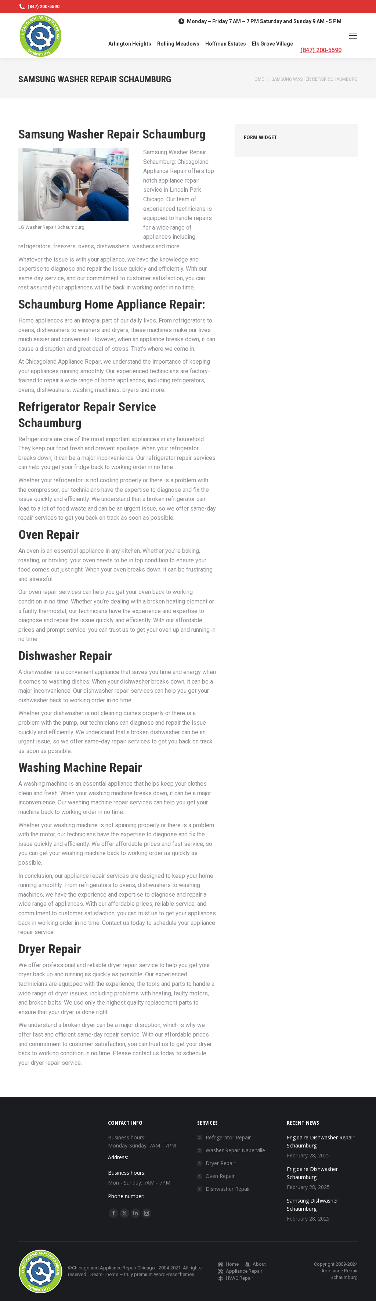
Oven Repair (220, 1175)
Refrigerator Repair (228, 1137)
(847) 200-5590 (43, 6)
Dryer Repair (220, 1163)
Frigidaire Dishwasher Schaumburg (312, 1173)
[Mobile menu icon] (353, 35)
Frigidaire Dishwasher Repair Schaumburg (320, 1141)
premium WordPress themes (164, 1274)
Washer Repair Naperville (235, 1150)
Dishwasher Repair (228, 1188)
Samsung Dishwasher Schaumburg (312, 1204)
